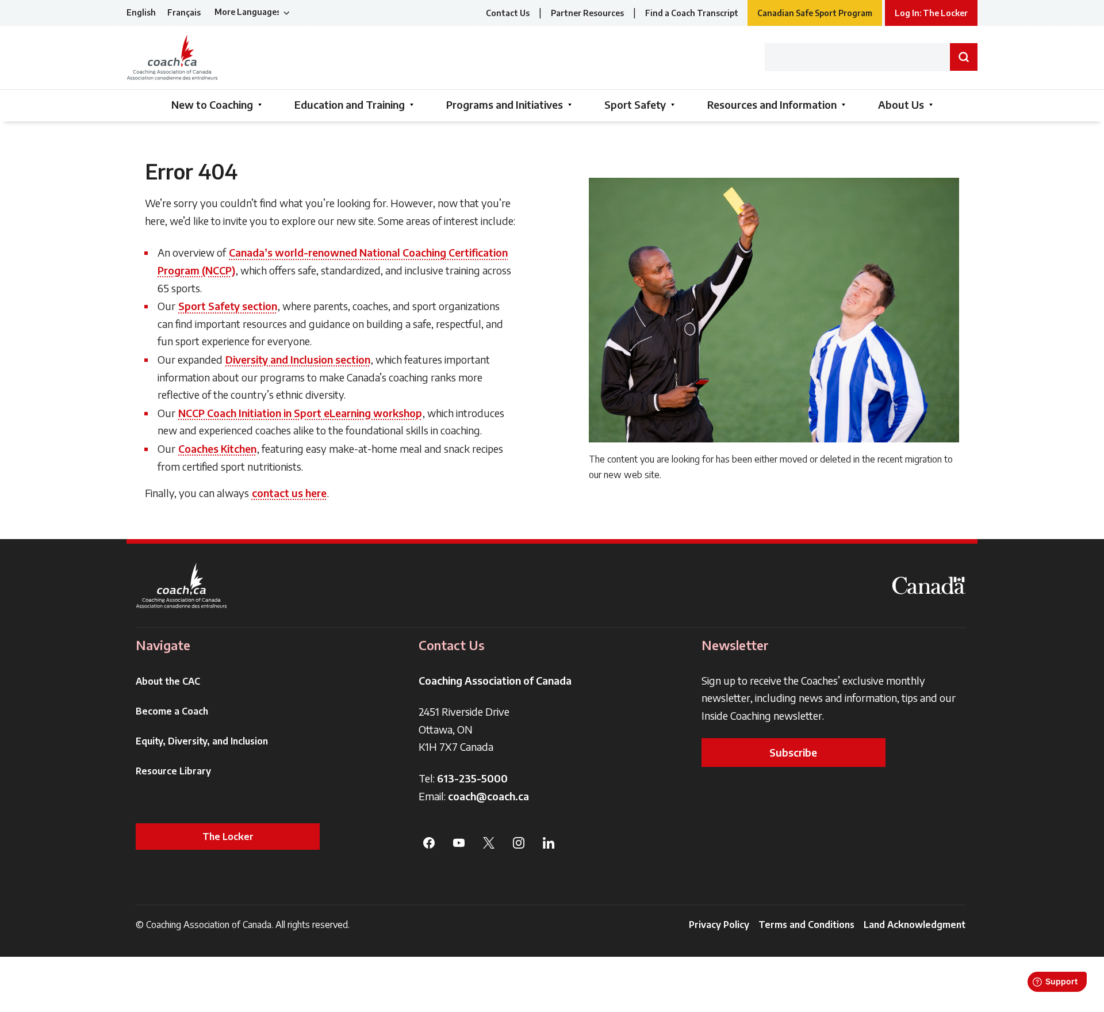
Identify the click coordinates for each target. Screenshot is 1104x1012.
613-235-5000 (472, 778)
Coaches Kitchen (217, 448)
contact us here (289, 492)
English (141, 12)
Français (184, 12)
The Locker (228, 836)
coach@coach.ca (488, 796)
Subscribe (793, 752)
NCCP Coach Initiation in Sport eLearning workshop (300, 412)
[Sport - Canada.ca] (928, 585)
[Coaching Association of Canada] (182, 585)
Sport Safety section (227, 305)
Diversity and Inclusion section (297, 359)
